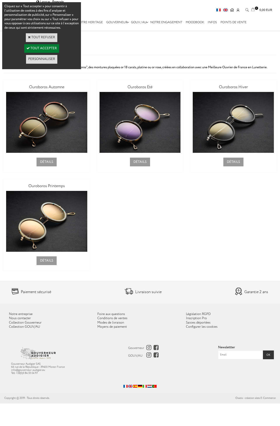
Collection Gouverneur (25, 322)
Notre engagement (166, 22)
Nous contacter (20, 318)
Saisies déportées (198, 322)
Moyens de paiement (112, 326)
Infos (212, 22)
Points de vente (233, 22)
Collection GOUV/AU (24, 326)
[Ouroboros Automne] (46, 152)
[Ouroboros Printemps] (46, 250)
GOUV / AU (139, 22)
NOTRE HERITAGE (90, 22)
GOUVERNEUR (117, 22)
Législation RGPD (198, 314)
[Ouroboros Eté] (140, 152)
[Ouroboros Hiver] (233, 152)
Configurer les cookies (201, 326)
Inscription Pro (196, 318)
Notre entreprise (21, 314)
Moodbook (195, 22)
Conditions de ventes (112, 318)
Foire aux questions (111, 314)
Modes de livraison (110, 322)
